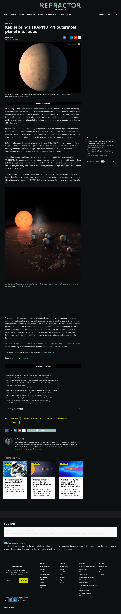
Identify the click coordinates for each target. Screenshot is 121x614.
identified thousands (47, 134)
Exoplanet (49, 418)
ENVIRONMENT (51, 14)
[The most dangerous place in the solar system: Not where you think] (43, 469)
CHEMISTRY (31, 14)
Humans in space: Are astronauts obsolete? (14, 481)
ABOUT (42, 572)
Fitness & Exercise (85, 593)
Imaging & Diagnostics (86, 577)
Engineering (103, 566)
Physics (62, 580)
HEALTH (13, 14)
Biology (62, 569)
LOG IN (110, 14)
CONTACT (43, 585)
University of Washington (22, 358)
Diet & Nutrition (84, 590)
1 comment (43, 430)
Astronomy (9, 23)
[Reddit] (75, 37)
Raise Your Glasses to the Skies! (15, 385)
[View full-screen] (79, 44)
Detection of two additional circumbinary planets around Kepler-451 (26, 395)
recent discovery (32, 109)
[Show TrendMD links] (79, 408)
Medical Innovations (85, 572)
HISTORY (40, 14)
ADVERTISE (43, 577)
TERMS (42, 580)
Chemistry (63, 572)
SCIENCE (62, 564)
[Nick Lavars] (9, 441)
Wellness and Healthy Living (88, 585)
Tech (100, 569)
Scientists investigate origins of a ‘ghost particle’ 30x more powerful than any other (70, 483)
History (62, 574)
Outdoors (102, 572)
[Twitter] (68, 37)
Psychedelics (83, 582)
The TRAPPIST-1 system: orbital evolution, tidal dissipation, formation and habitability (31, 380)
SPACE (69, 14)
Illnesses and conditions (87, 566)
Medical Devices (84, 580)
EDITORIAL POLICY (46, 574)
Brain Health (83, 569)
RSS (41, 588)
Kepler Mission (62, 418)
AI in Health (83, 574)
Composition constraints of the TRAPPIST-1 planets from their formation (27, 400)
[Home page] (60, 5)
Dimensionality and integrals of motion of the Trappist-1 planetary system (27, 375)
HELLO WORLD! (45, 566)
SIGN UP (102, 14)
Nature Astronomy (46, 352)
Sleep (81, 596)
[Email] (79, 37)
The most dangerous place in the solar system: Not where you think (42, 483)
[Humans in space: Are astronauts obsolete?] (15, 469)
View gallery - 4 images (43, 103)
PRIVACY (42, 582)
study (30, 324)
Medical (62, 577)
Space (62, 582)
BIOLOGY (21, 14)
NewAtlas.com (103, 564)
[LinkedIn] (71, 37)
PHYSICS (61, 14)
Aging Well (82, 588)
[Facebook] (64, 37)
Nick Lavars (19, 439)
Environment (64, 566)
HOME (6, 14)
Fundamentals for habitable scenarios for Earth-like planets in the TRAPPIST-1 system (31, 390)
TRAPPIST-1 (14, 422)
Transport (102, 574)
